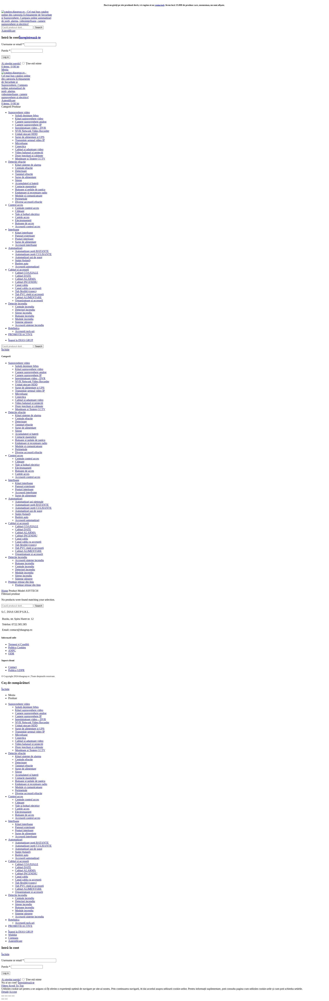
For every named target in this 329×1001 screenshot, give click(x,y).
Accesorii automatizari (27, 520)
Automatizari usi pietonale (29, 501)
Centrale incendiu (24, 566)
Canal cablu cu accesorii (28, 541)
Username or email (12, 44)
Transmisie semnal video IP (30, 390)
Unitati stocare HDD (26, 384)
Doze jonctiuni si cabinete (29, 406)
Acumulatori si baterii (26, 433)
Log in (6, 57)
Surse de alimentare (25, 427)
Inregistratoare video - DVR (30, 378)
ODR (11, 653)
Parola (5, 50)
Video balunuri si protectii (29, 403)
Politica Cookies (17, 647)
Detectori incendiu (25, 569)
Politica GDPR (16, 670)
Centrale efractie (24, 418)
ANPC (12, 650)
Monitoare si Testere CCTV (30, 409)
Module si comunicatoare (28, 446)
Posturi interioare (24, 489)
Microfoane (21, 393)
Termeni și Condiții (18, 644)
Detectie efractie (17, 412)
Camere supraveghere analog (30, 372)
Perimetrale (21, 449)
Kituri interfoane (24, 483)
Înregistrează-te (30, 37)
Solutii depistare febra (27, 366)
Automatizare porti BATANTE (32, 504)
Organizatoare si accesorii (29, 554)
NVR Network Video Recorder (32, 381)
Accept (13, 991)
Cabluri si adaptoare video (29, 400)
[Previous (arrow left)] (2, 998)
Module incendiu (24, 572)
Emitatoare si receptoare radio (31, 443)
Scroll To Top (16, 985)
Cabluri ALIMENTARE (28, 551)
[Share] (6, 995)
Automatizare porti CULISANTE (33, 507)
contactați (159, 5)
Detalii (5, 991)
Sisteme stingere (24, 578)
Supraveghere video (19, 363)
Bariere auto (21, 517)
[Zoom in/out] (13, 995)
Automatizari (15, 498)
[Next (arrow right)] (6, 998)
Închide (5, 349)
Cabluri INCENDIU (26, 535)
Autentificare (15, 941)
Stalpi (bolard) (23, 514)
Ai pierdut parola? (11, 63)
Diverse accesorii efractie (28, 452)
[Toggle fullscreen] (9, 995)
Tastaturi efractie (24, 424)
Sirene (18, 430)
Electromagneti (23, 467)
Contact (12, 667)
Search (38, 27)
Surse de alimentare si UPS (29, 387)
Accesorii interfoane (26, 492)
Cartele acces (22, 473)
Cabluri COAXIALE (26, 526)
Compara (13, 937)
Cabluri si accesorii (18, 523)
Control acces (15, 455)
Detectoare (21, 421)
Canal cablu (21, 538)
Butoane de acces (24, 470)
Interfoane (13, 480)
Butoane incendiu (24, 563)
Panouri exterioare (25, 486)
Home (4, 590)
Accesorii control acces (27, 477)
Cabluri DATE (23, 529)
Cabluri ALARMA (25, 532)
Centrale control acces (27, 458)
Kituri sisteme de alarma (28, 415)
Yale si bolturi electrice (27, 464)
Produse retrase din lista (21, 581)
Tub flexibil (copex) (25, 544)
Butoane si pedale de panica (30, 440)
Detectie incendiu (17, 557)
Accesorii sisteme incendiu (29, 560)
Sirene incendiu (23, 575)
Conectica (20, 396)
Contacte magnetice (25, 437)
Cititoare (19, 461)
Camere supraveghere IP (28, 375)
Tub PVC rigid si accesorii (29, 547)
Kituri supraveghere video (29, 369)
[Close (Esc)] (2, 995)
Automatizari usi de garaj (28, 510)
